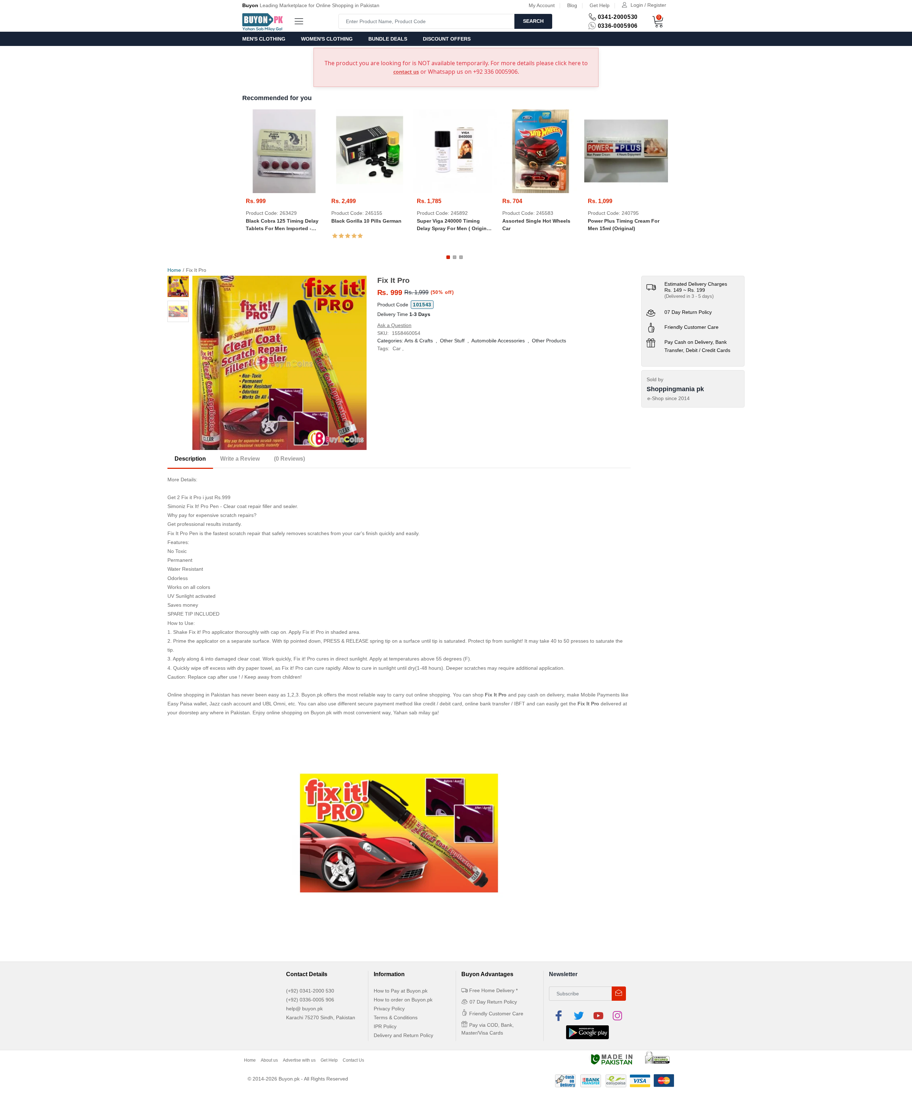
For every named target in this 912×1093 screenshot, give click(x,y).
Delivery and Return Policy (403, 1035)
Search (533, 21)
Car (397, 348)
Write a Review (240, 459)
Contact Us (353, 1060)
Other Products (549, 340)
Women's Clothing (327, 39)
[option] (279, 363)
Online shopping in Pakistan (198, 695)
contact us (406, 71)
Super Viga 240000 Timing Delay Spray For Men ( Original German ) (454, 225)
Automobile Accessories (498, 340)
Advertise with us (299, 1060)
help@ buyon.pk (304, 1008)
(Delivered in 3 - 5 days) (689, 296)
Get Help (600, 5)
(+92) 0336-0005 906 (310, 1000)
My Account (542, 5)
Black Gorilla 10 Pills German (366, 221)
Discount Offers (447, 39)
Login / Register (648, 5)
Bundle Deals (387, 39)
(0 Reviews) (289, 459)
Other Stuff (452, 340)
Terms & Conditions (396, 1017)
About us (269, 1060)
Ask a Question (394, 325)
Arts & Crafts (418, 340)
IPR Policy (385, 1026)
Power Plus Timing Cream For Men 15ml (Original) (623, 224)
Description (190, 459)
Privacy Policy (389, 1008)
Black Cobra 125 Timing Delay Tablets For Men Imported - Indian (282, 225)
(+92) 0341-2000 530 (310, 991)
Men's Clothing (263, 39)
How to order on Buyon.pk (403, 1000)
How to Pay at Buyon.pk (401, 991)
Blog (572, 5)
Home (174, 270)
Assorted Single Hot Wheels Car (536, 224)
